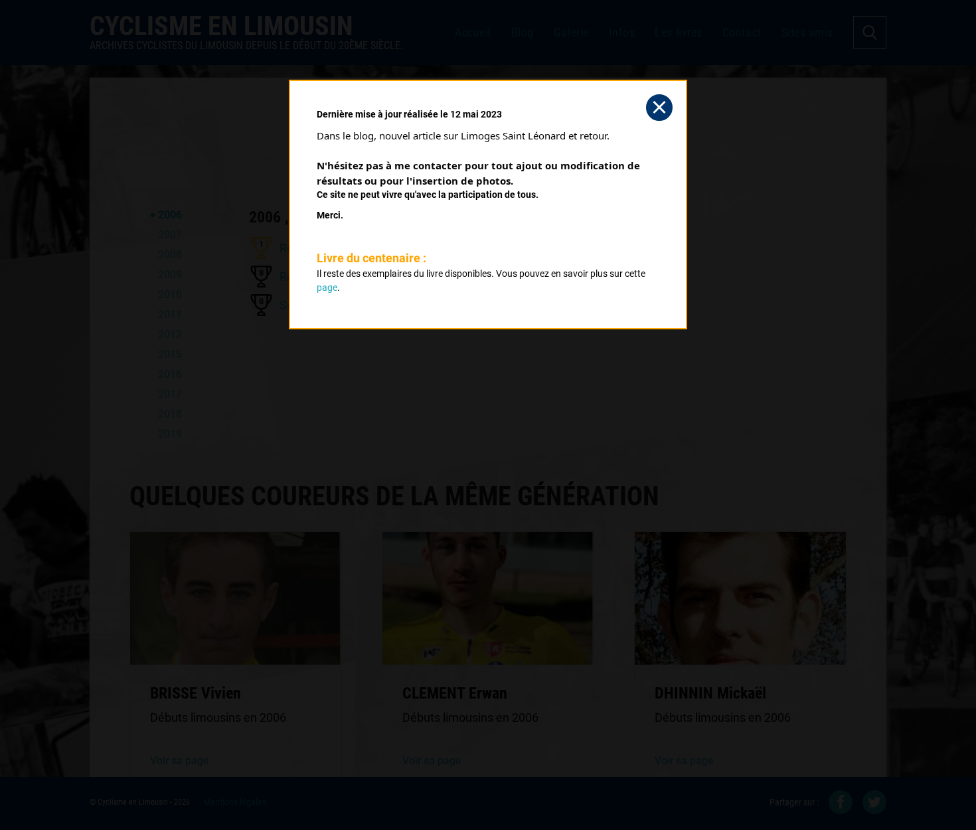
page (327, 287)
